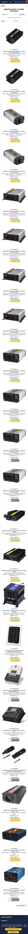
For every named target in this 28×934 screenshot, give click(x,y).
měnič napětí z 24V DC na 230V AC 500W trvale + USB (14, 811)
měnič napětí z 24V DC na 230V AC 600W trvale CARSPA (14, 172)
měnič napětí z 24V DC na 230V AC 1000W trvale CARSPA (14, 251)
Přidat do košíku (15, 61)
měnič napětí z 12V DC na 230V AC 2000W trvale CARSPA (14, 371)
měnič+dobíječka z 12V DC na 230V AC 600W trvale (14, 531)
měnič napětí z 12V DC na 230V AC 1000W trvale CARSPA (14, 212)
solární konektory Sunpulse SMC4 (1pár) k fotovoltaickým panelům (14, 771)
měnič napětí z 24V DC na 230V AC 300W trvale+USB (14, 92)
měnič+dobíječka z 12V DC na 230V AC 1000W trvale (14, 571)
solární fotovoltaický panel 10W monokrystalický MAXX (14, 651)
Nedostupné (15, 460)
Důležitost (9, 14)
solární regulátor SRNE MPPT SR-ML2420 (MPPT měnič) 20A (14, 691)
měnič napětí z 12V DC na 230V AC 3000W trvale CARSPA (14, 451)
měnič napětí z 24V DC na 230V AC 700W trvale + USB (14, 851)
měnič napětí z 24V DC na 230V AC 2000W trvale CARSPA (14, 411)
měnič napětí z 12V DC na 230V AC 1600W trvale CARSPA (14, 291)
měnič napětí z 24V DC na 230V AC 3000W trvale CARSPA (14, 491)
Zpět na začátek (21, 905)
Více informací (25, 925)
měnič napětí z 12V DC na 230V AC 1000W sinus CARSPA (14, 890)
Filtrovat (22, 14)
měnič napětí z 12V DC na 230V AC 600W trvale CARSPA (14, 132)
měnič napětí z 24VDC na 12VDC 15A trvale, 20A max (14, 611)
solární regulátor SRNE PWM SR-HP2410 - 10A (14, 731)
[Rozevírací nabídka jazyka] (10, 1)
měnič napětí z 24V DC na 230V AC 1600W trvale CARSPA (14, 331)
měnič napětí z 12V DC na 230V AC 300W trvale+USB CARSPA (14, 52)
